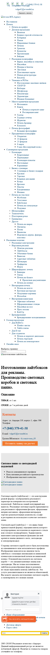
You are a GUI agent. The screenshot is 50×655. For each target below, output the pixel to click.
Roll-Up (20, 312)
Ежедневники (23, 189)
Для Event (16, 330)
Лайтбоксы (22, 251)
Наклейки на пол (25, 306)
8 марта (20, 144)
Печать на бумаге (25, 277)
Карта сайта (11, 627)
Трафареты (22, 264)
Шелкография (18, 211)
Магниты (21, 227)
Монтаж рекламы (25, 248)
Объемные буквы (25, 253)
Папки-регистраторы (26, 75)
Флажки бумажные (25, 99)
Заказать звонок (25, 13)
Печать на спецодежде (27, 205)
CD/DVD (21, 85)
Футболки (21, 197)
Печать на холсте (25, 288)
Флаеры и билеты (25, 67)
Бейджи (20, 56)
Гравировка (17, 219)
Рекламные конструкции (23, 243)
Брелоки (21, 184)
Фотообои (21, 296)
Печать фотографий (21, 128)
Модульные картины (26, 293)
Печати (20, 45)
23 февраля (22, 141)
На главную (11, 21)
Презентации (23, 53)
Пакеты (20, 187)
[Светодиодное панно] (11, 482)
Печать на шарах (24, 224)
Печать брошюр (24, 123)
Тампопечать (18, 213)
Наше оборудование (15, 614)
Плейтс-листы (23, 325)
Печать (9, 24)
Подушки (21, 208)
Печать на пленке (25, 282)
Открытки (21, 136)
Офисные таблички (26, 301)
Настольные (22, 163)
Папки (20, 40)
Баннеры (21, 272)
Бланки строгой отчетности (29, 35)
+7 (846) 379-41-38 (15, 428)
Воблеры (21, 88)
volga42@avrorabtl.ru (18, 433)
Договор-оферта (13, 625)
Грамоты (21, 48)
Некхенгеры (22, 93)
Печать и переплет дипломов (30, 336)
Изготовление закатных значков (31, 83)
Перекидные (23, 157)
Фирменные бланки (26, 43)
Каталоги (21, 125)
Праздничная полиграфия (23, 133)
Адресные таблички (26, 258)
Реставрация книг (30, 112)
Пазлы (20, 229)
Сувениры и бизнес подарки (30, 171)
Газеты (20, 115)
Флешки (21, 192)
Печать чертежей (25, 338)
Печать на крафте (20, 27)
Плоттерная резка (20, 216)
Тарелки (21, 176)
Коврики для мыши (26, 179)
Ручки (20, 181)
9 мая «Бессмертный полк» (29, 147)
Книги (20, 107)
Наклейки (21, 64)
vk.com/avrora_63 (28, 438)
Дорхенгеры (22, 96)
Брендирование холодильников (31, 317)
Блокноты (21, 51)
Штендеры (22, 261)
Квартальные (23, 155)
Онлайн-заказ (12, 344)
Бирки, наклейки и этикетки (30, 61)
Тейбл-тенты (23, 328)
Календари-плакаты (26, 160)
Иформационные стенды (28, 304)
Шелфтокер (22, 91)
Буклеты (21, 77)
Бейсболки (22, 203)
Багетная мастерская (26, 290)
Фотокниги (22, 104)
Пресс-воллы (23, 309)
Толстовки (22, 200)
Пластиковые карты (26, 72)
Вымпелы (21, 232)
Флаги (20, 266)
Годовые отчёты (24, 117)
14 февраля (22, 139)
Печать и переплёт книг (33, 109)
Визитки (21, 32)
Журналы (21, 120)
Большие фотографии (27, 131)
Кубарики (21, 37)
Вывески (21, 256)
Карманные (22, 165)
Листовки (21, 69)
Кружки (20, 173)
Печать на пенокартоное (28, 341)
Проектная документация (34, 280)
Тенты (20, 274)
